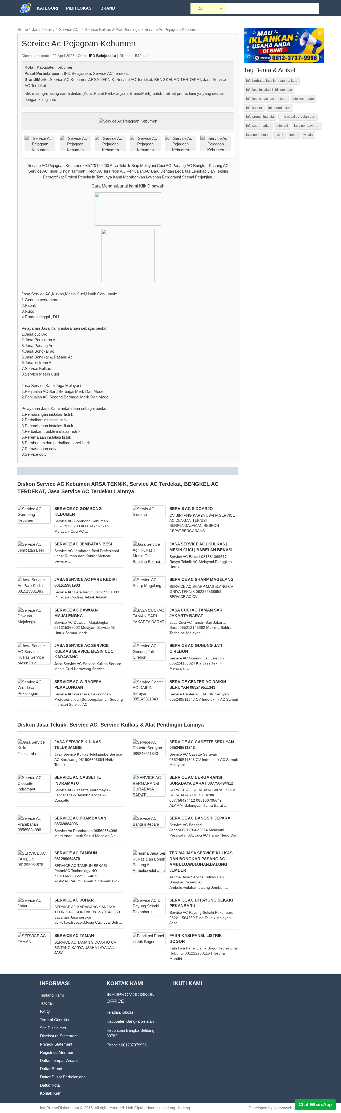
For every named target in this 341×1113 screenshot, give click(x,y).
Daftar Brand (51, 1068)
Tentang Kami (52, 995)
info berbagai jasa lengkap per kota (271, 81)
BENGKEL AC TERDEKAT (177, 79)
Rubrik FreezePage (59, 24)
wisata (308, 135)
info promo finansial (260, 117)
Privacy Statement (56, 1044)
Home (22, 29)
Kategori (47, 8)
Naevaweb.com (287, 1108)
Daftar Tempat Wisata (59, 1060)
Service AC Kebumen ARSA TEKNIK (82, 79)
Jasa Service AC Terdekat (80, 491)
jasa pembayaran (306, 126)
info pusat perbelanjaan (298, 117)
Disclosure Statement (59, 1036)
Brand (107, 8)
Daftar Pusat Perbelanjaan (63, 1077)
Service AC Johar (74, 900)
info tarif (282, 126)
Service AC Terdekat (111, 73)
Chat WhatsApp (315, 1104)
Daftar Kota (50, 1085)
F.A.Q (45, 1011)
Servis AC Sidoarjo (191, 508)
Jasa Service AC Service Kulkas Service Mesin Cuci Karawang (84, 651)
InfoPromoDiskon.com (59, 1108)
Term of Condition (55, 1019)
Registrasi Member (56, 1052)
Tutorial (46, 1003)
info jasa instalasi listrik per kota (269, 90)
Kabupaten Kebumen (55, 67)
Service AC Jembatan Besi (83, 544)
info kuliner (254, 108)
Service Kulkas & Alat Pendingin (112, 29)
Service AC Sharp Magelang (201, 579)
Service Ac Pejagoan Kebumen (171, 29)
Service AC (69, 29)
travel (293, 135)
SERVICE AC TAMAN (74, 935)
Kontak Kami (51, 1093)
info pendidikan (279, 108)
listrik (279, 135)
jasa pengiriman (258, 135)
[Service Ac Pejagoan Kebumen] (128, 121)
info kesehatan (303, 99)
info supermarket (258, 126)
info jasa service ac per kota (266, 99)
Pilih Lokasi (79, 8)
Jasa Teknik (42, 29)
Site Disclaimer (53, 1028)
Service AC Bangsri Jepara (199, 818)
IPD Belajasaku (77, 73)
